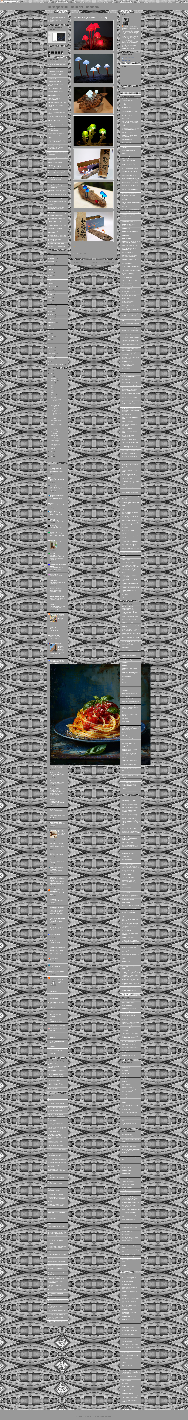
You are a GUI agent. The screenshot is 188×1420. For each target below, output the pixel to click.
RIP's (49, 331)
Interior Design (125, 721)
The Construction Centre (54, 1298)
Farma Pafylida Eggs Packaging (57, 521)
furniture (50, 292)
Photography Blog (52, 182)
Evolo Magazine (126, 696)
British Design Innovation (128, 842)
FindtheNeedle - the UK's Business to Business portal (56, 1227)
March (53, 395)
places (49, 325)
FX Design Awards (126, 1190)
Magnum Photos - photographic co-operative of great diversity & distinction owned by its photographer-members (57, 148)
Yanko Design (53, 486)
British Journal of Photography (55, 69)
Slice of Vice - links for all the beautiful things (55, 1282)
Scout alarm (53, 960)
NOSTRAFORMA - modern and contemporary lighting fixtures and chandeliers (130, 410)
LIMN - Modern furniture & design (130, 337)
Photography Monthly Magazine (56, 185)
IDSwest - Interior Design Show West (131, 1209)
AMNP (51, 1011)
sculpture (50, 336)
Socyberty (52, 1046)
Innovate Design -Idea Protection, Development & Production (130, 911)
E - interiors (51, 1209)
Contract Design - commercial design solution (55, 1146)
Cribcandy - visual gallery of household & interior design (55, 1154)
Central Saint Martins (127, 1005)
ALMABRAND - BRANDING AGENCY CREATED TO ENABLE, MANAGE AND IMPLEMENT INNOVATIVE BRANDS (130, 806)
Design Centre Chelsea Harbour (129, 221)
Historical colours (126, 1352)
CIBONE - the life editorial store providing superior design (129, 159)
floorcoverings (52, 286)
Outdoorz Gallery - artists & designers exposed (128, 436)
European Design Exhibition (129, 1181)
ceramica (50, 269)
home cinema (51, 306)
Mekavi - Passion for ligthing (129, 376)
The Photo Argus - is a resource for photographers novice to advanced (57, 236)
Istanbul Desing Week (127, 1222)
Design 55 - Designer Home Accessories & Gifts (128, 215)
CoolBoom (53, 799)
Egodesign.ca (125, 690)
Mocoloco (124, 735)
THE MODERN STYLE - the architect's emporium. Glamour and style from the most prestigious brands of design (131, 503)
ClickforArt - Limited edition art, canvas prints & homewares (130, 194)
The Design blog (54, 998)
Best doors (124, 153)
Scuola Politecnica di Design (129, 1041)
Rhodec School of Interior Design (130, 1033)
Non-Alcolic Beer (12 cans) (56, 527)
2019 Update (53, 817)
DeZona (124, 682)
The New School (126, 1050)
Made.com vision (126, 368)
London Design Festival (127, 1224)
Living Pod (53, 1053)
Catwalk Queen (125, 647)
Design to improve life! (127, 1176)
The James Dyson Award (128, 1257)
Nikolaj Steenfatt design (55, 417)
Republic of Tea (125, 461)
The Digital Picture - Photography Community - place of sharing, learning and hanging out (56, 220)
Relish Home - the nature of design (130, 459)
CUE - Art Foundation (127, 859)
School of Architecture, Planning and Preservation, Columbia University (130, 1038)
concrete (50, 272)
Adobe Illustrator (126, 1067)
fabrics (50, 278)
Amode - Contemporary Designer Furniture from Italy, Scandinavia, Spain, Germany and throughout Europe (130, 123)
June (52, 387)
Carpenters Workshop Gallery (129, 175)
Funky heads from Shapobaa (55, 428)
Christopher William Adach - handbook (73, 7)
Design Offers (51, 1175)
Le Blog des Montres (55, 468)
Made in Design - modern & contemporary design (128, 365)
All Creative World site (127, 622)
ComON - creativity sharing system (130, 650)
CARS (49, 266)
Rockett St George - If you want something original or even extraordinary (130, 466)
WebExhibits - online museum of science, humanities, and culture (130, 1396)
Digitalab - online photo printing (56, 91)
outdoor (50, 319)
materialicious (53, 991)
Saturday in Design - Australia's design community (129, 750)
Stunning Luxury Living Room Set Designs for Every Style (57, 599)
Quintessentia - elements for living (130, 450)
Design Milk (124, 665)
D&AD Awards (125, 1165)
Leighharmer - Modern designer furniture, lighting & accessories (130, 341)
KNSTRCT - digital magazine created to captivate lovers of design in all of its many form (131, 728)
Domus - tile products (127, 252)
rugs (49, 333)
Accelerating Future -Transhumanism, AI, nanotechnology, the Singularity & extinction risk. (57, 1065)
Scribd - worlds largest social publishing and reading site (129, 754)
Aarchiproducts (52, 1100)
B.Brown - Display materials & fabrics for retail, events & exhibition (57, 1128)
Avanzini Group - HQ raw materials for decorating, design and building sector (131, 833)
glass (49, 297)
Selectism (124, 757)
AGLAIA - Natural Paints (127, 1281)
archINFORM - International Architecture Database (55, 1111)
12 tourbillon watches (55, 966)
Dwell (123, 687)
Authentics (124, 147)
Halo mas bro (53, 929)
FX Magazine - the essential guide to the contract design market (130, 702)
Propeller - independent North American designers (129, 447)
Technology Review (53, 1088)
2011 (51, 454)
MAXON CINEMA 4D (126, 1084)
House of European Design (128, 318)
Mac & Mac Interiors (127, 361)
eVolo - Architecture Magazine (129, 693)
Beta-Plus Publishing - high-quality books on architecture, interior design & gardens (130, 838)
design (50, 275)
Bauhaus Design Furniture (128, 150)
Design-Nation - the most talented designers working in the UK (56, 1182)
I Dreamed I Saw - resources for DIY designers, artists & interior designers (57, 1248)
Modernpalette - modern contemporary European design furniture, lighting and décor (129, 389)
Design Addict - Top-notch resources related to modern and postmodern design (56, 1171)
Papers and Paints (126, 1368)
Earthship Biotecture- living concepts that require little (129, 871)
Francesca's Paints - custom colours (131, 1347)
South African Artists (127, 489)
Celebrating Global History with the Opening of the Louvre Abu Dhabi (57, 883)
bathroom (50, 264)
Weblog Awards (125, 1268)
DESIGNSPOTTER (54, 574)
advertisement (51, 258)
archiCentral (53, 1034)
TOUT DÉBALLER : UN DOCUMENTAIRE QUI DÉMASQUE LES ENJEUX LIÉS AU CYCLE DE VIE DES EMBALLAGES (57, 792)
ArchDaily (52, 478)
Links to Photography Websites (56, 133)
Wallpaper (124, 788)
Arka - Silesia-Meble (127, 132)
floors (49, 289)
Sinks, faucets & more (127, 478)
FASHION (50, 280)
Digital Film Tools (126, 1079)
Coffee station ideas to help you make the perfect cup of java (57, 775)
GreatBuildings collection (128, 899)
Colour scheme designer (128, 1319)
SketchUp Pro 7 (125, 1102)
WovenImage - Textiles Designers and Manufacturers (130, 584)
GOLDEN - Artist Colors (127, 1350)
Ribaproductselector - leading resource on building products (56, 1277)
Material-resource (126, 930)
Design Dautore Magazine (128, 660)
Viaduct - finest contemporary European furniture (55, 1318)
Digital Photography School (55, 88)
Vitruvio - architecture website (129, 987)
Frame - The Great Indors (128, 699)
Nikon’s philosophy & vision (55, 162)
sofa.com (124, 597)
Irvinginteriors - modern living (129, 327)
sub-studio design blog (56, 1050)
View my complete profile (128, 48)
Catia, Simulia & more (127, 1076)
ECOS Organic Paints (127, 1341)
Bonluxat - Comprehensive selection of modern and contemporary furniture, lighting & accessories (57, 1136)
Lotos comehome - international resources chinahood (130, 349)
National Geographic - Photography (57, 157)
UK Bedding (124, 533)
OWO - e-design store (127, 428)
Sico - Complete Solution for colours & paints (129, 1377)
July (52, 385)
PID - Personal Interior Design (129, 439)
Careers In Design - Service (128, 1002)
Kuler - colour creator (127, 1358)
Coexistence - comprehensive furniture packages (55, 1142)
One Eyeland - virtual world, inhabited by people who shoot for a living (130, 745)
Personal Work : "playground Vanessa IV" (61, 981)
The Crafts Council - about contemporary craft (55, 1301)
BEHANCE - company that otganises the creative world (130, 638)
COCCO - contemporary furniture (130, 168)
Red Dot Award (125, 1234)
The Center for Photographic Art (56, 215)
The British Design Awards (128, 1254)
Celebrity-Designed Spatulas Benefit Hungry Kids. (56, 637)
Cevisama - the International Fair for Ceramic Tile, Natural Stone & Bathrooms (131, 1151)
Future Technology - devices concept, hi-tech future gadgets (56, 1075)
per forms (52, 1007)
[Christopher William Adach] (122, 59)
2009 (51, 459)
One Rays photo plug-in (128, 1087)
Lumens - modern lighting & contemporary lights (129, 353)
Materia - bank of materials (55, 1265)
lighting (82, 253)
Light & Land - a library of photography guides (54, 129)
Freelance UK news (53, 109)
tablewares (51, 342)
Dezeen (123, 679)
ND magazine (51, 159)
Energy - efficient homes (128, 877)
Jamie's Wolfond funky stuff (55, 441)
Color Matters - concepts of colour (130, 1298)
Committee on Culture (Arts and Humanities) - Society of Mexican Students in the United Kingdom (130, 847)
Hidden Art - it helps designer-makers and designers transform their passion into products (130, 1198)
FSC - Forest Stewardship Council (130, 890)
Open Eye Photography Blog (57, 927)
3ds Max (124, 1065)
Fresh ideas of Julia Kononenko (56, 400)
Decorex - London (126, 1167)
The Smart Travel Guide (56, 588)
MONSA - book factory (127, 738)
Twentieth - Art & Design (128, 530)
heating (50, 300)
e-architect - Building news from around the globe (56, 1213)
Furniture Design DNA (127, 1187)
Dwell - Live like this (127, 263)
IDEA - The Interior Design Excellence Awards (128, 1206)
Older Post (109, 262)
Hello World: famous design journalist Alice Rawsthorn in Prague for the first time (56, 952)
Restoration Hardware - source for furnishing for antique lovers (130, 946)
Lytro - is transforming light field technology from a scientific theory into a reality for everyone (57, 141)
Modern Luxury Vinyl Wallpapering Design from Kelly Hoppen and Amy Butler (57, 803)
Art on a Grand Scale (127, 139)
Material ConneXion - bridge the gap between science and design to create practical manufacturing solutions (131, 925)
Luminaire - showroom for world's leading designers (130, 358)
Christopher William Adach (130, 26)
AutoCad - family (126, 1073)
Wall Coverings (125, 557)
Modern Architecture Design (57, 596)
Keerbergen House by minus (56, 854)
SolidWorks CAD (126, 1109)
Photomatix (124, 1094)
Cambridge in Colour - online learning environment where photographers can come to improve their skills (55, 74)
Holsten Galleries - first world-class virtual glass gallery (130, 310)
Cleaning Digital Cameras (54, 81)
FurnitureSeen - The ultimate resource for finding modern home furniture (57, 1242)
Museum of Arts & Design (128, 937)
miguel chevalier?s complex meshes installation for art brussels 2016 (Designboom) (56, 912)
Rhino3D (124, 1099)
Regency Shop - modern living (129, 453)
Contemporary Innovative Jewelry (130, 850)
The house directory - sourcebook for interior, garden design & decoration (57, 1306)
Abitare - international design (129, 619)
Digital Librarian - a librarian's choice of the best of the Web (55, 1193)
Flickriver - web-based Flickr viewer (57, 102)
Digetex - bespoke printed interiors (130, 245)
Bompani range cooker (55, 942)
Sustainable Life (126, 961)
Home (94, 262)
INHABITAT (53, 553)
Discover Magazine (126, 685)
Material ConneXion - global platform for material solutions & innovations (56, 1084)
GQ (122, 711)
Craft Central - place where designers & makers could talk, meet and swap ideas (131, 855)
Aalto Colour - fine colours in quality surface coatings (129, 1278)
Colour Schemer (126, 1322)
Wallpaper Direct (126, 559)
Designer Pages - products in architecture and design (55, 1189)
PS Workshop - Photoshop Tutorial (56, 199)
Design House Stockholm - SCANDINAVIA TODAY (128, 225)
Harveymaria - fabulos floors (129, 295)
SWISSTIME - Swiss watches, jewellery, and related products (129, 475)
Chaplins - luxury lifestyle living (130, 182)
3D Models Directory (53, 1098)
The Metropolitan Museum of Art (130, 524)
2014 (51, 373)
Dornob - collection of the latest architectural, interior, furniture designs (56, 1206)
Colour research (126, 1316)
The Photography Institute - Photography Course (55, 240)
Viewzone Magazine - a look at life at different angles (130, 984)
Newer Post (79, 262)
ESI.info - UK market (53, 1221)
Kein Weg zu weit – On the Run (57, 575)
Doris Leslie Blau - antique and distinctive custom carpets (129, 256)
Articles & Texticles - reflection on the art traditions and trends (130, 630)
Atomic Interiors (126, 145)
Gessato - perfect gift (127, 288)
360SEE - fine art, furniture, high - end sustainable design (130, 99)
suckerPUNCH (53, 809)
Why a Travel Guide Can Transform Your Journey (55, 591)
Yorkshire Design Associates (129, 990)
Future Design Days (126, 892)
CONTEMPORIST (54, 511)
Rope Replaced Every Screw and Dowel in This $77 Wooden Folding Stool (57, 489)
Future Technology (55, 532)
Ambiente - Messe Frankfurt (129, 1144)
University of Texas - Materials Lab (57, 1314)
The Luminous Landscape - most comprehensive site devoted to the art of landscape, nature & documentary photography (57, 226)
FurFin (49, 1237)
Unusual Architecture (55, 643)
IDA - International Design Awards (130, 1202)
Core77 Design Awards (127, 1155)
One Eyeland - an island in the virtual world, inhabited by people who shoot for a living (56, 167)
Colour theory (125, 1325)
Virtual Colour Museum (127, 1393)
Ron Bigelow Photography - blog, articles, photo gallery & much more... (56, 209)
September (54, 380)
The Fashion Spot (126, 773)
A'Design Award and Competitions (130, 1137)
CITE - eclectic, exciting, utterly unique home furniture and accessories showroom (129, 164)
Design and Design (126, 1170)
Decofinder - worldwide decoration (57, 1162)
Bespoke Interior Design (54, 1131)
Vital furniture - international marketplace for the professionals (130, 540)
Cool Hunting (53, 526)
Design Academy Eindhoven (129, 1008)
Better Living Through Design (57, 815)
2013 (51, 376)
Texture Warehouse (126, 1380)
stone (49, 339)
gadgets (50, 294)
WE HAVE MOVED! (54, 973)
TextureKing (125, 1383)
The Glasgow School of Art (128, 1044)
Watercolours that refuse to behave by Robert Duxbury (56, 568)
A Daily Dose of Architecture (57, 614)
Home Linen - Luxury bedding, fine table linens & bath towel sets (130, 314)
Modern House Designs (56, 773)
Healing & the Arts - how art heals (130, 905)
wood (49, 361)
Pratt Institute (125, 1030)
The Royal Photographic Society (56, 243)
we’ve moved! (53, 936)
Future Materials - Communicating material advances (57, 1071)
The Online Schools (127, 1053)
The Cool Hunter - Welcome (57, 995)
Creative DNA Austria (127, 1162)
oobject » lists (53, 965)
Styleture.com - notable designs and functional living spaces (57, 879)
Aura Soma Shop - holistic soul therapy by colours (129, 1288)
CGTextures (124, 1295)
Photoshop (124, 1097)
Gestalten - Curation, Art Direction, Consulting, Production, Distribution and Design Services (131, 707)
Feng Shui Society (126, 887)
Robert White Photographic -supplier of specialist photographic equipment (57, 203)
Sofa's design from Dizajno (55, 445)
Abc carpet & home (126, 107)
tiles (49, 344)
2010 (51, 456)
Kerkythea (124, 1081)
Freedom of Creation (127, 283)
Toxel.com (52, 519)
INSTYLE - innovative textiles (55, 1251)
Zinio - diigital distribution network (131, 791)
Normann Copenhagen (127, 421)
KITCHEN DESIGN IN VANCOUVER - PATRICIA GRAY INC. (61, 834)
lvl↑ (51, 859)
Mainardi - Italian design (128, 371)
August (53, 383)
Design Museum (126, 228)
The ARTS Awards (126, 1243)
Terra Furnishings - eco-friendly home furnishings (130, 513)
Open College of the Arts (128, 1027)
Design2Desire (125, 235)
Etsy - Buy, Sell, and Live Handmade (131, 270)
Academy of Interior (127, 115)
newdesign (124, 740)
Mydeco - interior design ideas (129, 406)
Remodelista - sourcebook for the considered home (56, 1273)
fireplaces (50, 283)
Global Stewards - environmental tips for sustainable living (130, 896)
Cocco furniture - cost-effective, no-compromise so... (56, 412)
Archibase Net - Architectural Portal (57, 1107)
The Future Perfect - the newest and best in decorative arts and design (131, 521)
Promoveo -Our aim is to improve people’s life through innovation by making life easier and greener (130, 942)
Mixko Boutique (126, 379)
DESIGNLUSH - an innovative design (131, 209)
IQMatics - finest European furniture (131, 320)
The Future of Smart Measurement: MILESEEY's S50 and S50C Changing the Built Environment (57, 557)
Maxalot (124, 373)
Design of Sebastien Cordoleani (56, 432)
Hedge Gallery (125, 298)
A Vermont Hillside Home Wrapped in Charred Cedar (56, 513)
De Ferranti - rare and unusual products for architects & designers (57, 1158)
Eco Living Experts (126, 874)
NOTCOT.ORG (53, 627)
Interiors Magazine (126, 724)
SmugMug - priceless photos (129, 487)
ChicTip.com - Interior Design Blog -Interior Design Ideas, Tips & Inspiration (57, 662)
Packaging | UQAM (54, 788)
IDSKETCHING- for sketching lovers (130, 908)
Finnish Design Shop (127, 277)
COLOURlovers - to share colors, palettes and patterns (130, 1331)
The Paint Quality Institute (128, 1386)
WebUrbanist (53, 604)
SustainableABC (125, 964)
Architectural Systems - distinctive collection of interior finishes (130, 129)
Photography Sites (52, 187)
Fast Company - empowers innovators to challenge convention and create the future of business (130, 882)
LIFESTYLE (50, 314)
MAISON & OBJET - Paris (127, 1231)
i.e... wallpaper (125, 594)
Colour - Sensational (127, 1309)
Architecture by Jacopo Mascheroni (55, 407)
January (53, 448)
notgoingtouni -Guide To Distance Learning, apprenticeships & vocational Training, (130, 1024)
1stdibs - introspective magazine (130, 616)
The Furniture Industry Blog (57, 971)
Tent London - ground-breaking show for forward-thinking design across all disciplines (130, 1239)
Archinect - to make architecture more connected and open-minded (130, 815)
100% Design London (127, 1134)
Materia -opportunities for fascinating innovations (54, 1079)
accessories (51, 255)
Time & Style (125, 527)
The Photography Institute (128, 1055)
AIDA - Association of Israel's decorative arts (129, 801)
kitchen (50, 311)
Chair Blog (53, 503)
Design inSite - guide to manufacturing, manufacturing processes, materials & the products (130, 866)
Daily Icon (52, 853)
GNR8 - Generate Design (128, 286)
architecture (51, 261)
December (53, 378)
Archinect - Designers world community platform (129, 811)
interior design (52, 308)
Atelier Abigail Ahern (127, 142)
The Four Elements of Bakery (56, 810)
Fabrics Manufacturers (53, 1224)
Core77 (123, 653)
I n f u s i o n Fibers (55, 934)
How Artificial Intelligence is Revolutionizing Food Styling (56, 767)
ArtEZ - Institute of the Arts (128, 999)
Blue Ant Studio (54, 958)
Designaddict (51, 1186)
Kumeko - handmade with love (56, 425)
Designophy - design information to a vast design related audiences (131, 673)
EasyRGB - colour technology (129, 1338)
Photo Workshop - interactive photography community (55, 178)
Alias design (125, 1070)
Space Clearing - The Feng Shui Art (130, 954)
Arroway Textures (126, 1284)
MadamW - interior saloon (54, 1258)
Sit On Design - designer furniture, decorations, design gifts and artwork (130, 483)
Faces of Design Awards (128, 1184)
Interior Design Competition (129, 1219)
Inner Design (125, 718)
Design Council (125, 862)
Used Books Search (126, 780)
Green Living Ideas (126, 902)
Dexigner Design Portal (56, 822)
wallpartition (51, 358)
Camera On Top (52, 78)
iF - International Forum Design (129, 1212)
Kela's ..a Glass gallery (127, 334)
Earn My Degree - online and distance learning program (129, 1014)
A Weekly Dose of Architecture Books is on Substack (61, 618)
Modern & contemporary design (130, 385)
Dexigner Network (126, 676)
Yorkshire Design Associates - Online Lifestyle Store (129, 591)
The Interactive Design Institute (129, 1047)
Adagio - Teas (125, 118)
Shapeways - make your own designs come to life (129, 765)
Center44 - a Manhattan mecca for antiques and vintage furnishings (130, 179)
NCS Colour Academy (127, 1365)
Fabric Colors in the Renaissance (130, 1344)
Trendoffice (53, 540)
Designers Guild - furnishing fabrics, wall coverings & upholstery (131, 242)
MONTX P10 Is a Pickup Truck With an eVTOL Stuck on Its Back (57, 534)
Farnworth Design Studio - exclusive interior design (128, 274)
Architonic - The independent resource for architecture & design (57, 1115)
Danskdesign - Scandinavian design (131, 212)
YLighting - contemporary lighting (130, 587)
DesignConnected (126, 238)
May (52, 390)
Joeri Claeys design (56, 403)
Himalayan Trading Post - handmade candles (128, 302)
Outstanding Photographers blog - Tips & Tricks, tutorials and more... (57, 171)
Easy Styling (60, 542)
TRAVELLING (51, 347)
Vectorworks (125, 1118)
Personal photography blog (55, 175)
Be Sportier (53, 899)
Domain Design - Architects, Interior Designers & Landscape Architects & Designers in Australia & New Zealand (57, 1199)
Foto (51, 978)
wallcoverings (51, 353)
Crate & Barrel (125, 206)
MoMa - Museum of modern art (129, 382)
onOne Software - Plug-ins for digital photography (129, 1090)
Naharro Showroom (126, 414)
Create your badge (126, 60)
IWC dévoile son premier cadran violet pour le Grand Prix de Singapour (57, 471)
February (53, 397)
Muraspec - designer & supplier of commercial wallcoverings (130, 402)
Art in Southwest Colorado (56, 498)
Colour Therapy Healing (128, 1327)
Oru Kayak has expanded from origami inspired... (57, 629)
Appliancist (53, 941)
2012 (51, 451)
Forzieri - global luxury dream (129, 280)
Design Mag (125, 662)
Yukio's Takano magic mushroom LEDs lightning (56, 437)
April (52, 392)
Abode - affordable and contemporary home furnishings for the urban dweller (131, 111)
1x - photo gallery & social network (57, 62)
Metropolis (124, 732)
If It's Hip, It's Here (54, 635)
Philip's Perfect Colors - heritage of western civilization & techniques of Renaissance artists (131, 1372)
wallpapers (50, 356)
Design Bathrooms (126, 219)
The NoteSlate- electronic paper (130, 1112)
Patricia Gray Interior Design (57, 830)
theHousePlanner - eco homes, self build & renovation (57, 1311)
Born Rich (52, 1037)
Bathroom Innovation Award (129, 1146)
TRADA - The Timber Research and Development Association (130, 980)
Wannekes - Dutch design (128, 562)
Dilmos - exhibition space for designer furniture (129, 249)
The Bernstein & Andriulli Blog (58, 1025)
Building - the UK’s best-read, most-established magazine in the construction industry (131, 643)
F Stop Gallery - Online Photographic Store (54, 99)
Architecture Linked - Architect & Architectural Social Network (130, 827)
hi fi (49, 303)
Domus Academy (126, 1011)
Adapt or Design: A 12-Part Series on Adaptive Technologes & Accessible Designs (57, 608)
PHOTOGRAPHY (51, 322)
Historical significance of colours (130, 1355)
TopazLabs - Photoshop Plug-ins (130, 1115)
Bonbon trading (126, 156)
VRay (123, 1120)
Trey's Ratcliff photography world (56, 246)
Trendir (52, 780)
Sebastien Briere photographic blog (57, 213)
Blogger (108, 1416)
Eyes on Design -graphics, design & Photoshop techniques (57, 94)
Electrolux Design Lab (127, 1178)
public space (51, 328)
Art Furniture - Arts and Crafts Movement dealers (129, 136)
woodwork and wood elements (56, 364)
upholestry (51, 350)
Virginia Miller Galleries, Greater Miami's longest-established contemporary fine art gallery (130, 784)
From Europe (53, 580)
